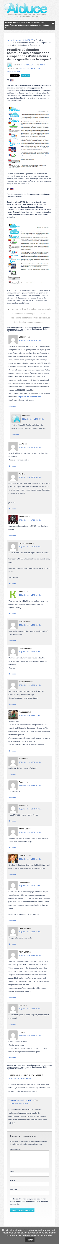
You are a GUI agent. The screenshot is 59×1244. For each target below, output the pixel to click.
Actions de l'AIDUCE (24, 40)
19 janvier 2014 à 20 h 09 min (30, 447)
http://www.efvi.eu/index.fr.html (29, 397)
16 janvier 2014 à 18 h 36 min (30, 547)
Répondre (12, 406)
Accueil (11, 40)
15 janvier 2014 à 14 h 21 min (30, 1009)
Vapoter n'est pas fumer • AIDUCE (22, 1100)
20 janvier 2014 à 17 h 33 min (33, 419)
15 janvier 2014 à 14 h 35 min (30, 955)
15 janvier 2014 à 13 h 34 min (30, 1035)
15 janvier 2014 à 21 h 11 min (29, 715)
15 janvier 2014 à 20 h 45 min (30, 762)
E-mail (12, 1180)
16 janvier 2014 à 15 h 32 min (30, 625)
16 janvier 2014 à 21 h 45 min (30, 520)
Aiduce (42, 65)
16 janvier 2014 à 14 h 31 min (30, 685)
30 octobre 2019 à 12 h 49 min (19, 1078)
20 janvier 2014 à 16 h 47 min (30, 340)
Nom (12, 1171)
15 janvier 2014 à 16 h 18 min (30, 859)
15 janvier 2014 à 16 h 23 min (30, 832)
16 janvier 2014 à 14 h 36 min (30, 652)
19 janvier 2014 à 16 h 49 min (30, 477)
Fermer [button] (29, 1240)
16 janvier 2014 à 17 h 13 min (30, 595)
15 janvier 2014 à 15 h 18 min (30, 886)
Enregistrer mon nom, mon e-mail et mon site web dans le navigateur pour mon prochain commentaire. (29, 1201)
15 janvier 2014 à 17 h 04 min (30, 785)
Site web (13, 1190)
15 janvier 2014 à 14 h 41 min (30, 932)
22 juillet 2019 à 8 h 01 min (18, 1104)
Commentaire (15, 1149)
